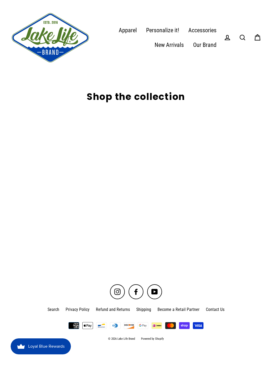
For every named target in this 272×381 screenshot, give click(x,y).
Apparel (128, 30)
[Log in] (227, 37)
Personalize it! (162, 30)
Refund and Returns (113, 309)
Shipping (143, 309)
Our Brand (204, 45)
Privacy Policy (78, 309)
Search (53, 309)
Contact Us (215, 309)
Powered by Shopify (152, 339)
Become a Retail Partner (178, 309)
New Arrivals (169, 45)
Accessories (202, 30)
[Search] (242, 37)
